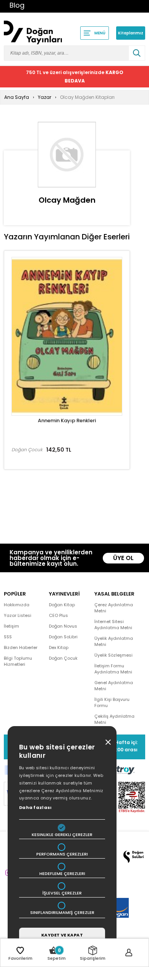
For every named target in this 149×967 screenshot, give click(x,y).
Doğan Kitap (62, 605)
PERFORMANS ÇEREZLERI (62, 854)
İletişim (11, 626)
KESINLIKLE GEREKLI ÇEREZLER (62, 835)
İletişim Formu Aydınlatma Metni (113, 669)
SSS (8, 637)
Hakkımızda (16, 605)
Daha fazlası (35, 807)
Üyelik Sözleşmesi (113, 655)
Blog (17, 5)
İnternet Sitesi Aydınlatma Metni (113, 624)
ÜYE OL (123, 558)
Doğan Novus (63, 626)
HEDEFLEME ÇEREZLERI (62, 874)
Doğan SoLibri (63, 637)
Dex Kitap (58, 647)
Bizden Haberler (20, 647)
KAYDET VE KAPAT (62, 935)
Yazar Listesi (17, 615)
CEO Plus (58, 615)
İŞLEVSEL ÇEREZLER (62, 893)
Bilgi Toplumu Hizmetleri (18, 661)
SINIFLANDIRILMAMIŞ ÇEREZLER (62, 912)
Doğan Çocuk (63, 658)
